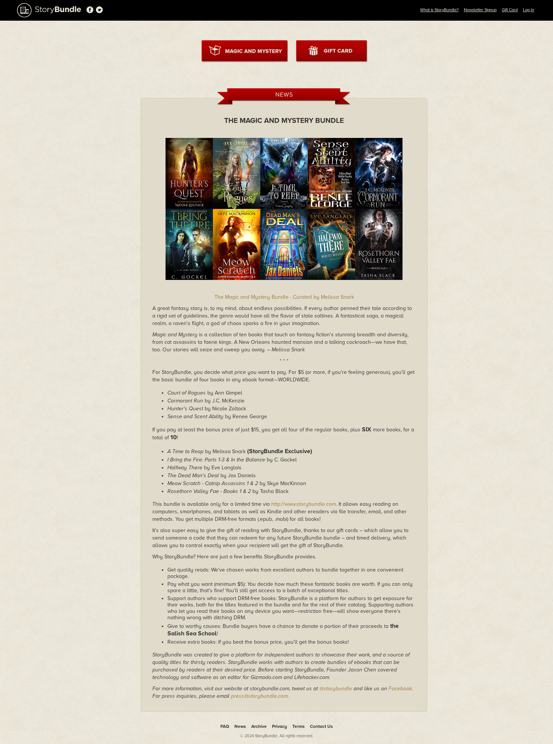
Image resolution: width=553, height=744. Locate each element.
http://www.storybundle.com (303, 504)
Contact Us (321, 726)
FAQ (224, 726)
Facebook (400, 688)
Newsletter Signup (480, 10)
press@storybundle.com (259, 696)
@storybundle (335, 688)
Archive (259, 726)
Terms (298, 726)
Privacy (279, 726)
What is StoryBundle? (439, 10)
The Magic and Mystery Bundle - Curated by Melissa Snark (284, 297)
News (240, 726)
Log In (528, 10)
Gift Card (510, 10)
